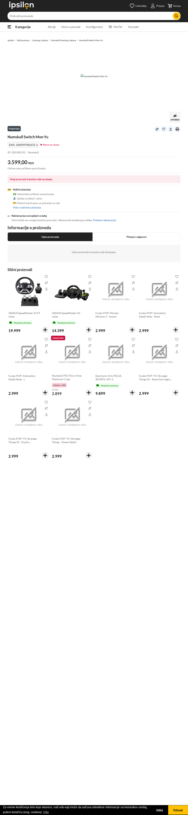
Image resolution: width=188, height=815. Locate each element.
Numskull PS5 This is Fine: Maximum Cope (67, 377)
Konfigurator (94, 26)
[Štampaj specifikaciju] (177, 129)
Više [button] (46, 812)
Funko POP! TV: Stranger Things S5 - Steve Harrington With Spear (155, 379)
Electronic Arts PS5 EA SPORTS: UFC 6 (108, 377)
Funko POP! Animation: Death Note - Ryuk (152, 314)
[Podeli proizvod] (170, 129)
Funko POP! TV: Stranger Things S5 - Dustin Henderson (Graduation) (22, 442)
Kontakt (133, 26)
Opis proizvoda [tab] (50, 236)
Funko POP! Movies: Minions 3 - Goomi (107, 314)
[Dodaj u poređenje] (157, 129)
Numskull (33, 152)
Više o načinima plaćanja (27, 207)
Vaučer (117, 26)
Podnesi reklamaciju (104, 220)
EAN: (23, 144)
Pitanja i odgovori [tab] (136, 236)
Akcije (52, 26)
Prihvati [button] (178, 810)
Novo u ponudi (70, 26)
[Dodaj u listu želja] (164, 129)
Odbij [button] (159, 810)
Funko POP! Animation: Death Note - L (22, 377)
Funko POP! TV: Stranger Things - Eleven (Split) (66, 440)
